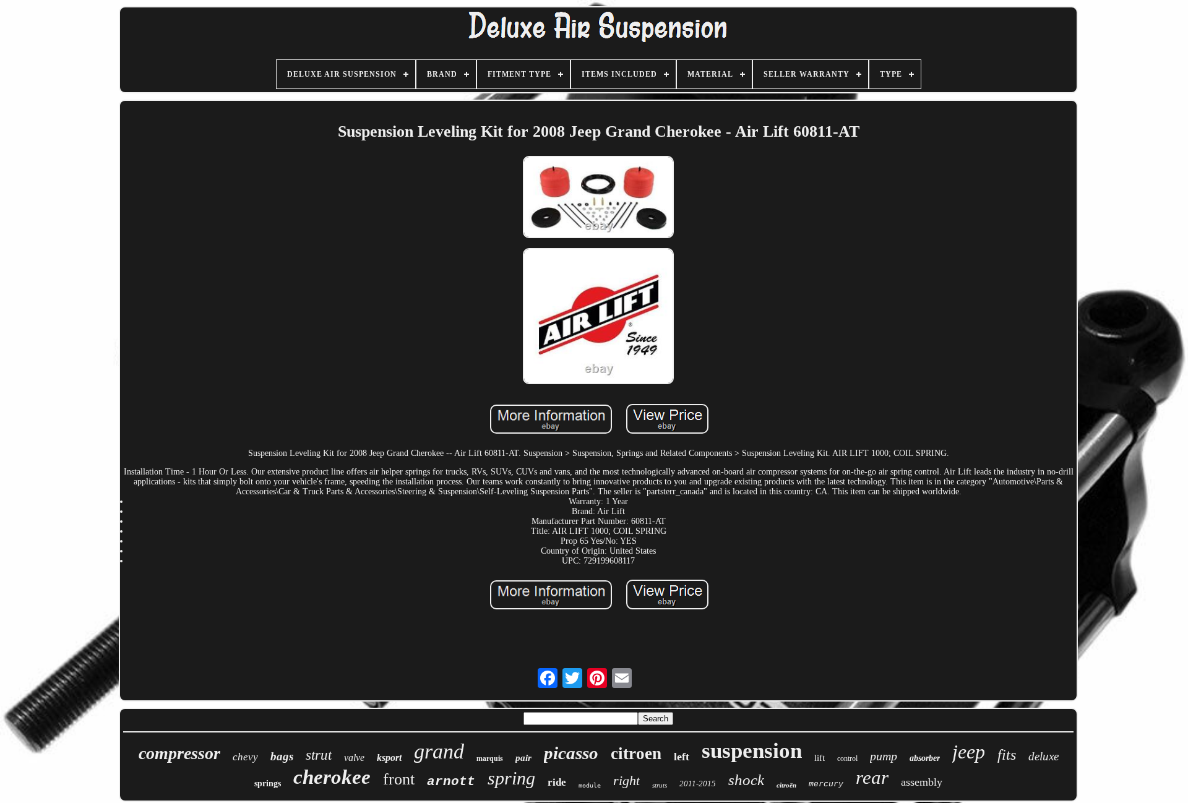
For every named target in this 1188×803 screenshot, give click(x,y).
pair (523, 758)
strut (319, 755)
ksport (389, 757)
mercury (826, 784)
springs (267, 783)
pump (883, 756)
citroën (786, 785)
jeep (968, 752)
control (847, 758)
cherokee (332, 777)
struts (659, 785)
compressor (179, 753)
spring (511, 778)
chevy (245, 757)
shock (746, 779)
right (626, 780)
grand (439, 751)
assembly (921, 782)
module (590, 785)
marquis (489, 758)
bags (281, 756)
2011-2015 (697, 783)
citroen (636, 753)
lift (819, 758)
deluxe (1043, 756)
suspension (752, 751)
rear (872, 777)
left (681, 756)
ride (557, 782)
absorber (925, 758)
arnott (451, 782)
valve (354, 757)
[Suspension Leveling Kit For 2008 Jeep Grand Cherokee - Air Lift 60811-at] (598, 198)
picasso (571, 753)
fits (1006, 755)
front (399, 779)
